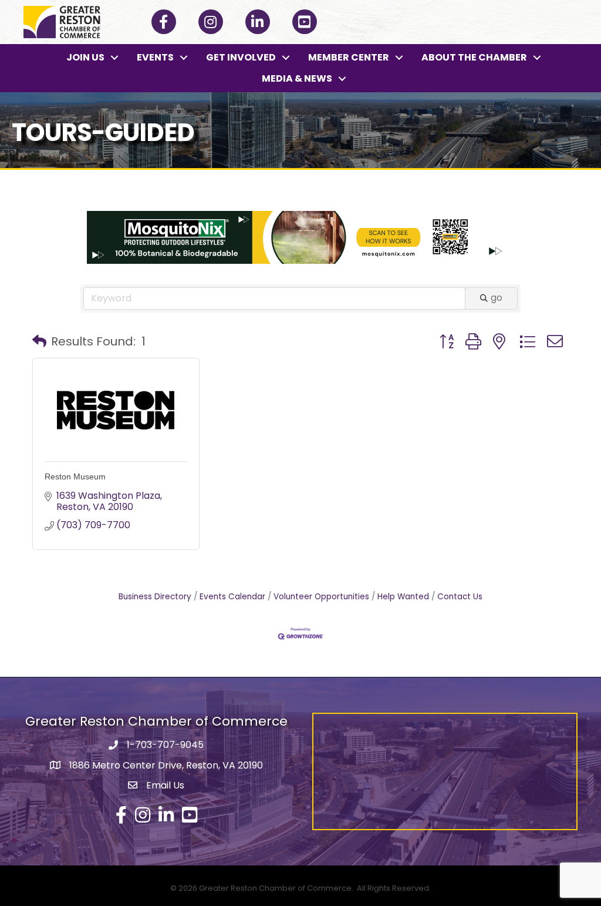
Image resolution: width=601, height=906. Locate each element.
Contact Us (459, 596)
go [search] (496, 297)
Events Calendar (232, 596)
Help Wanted (403, 596)
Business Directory (155, 596)
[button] (39, 341)
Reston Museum (75, 476)
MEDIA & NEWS (297, 78)
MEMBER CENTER (348, 57)
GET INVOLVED (241, 57)
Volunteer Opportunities (321, 596)
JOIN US (85, 57)
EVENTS (155, 57)
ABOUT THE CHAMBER (474, 57)
